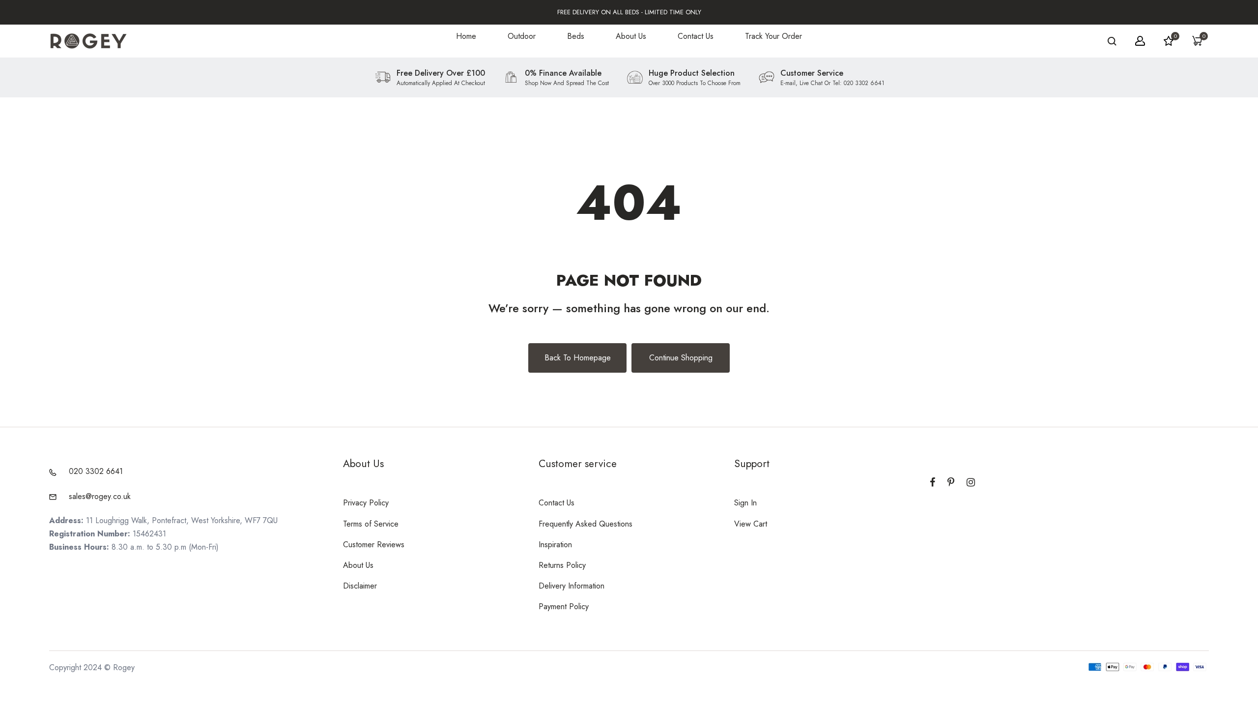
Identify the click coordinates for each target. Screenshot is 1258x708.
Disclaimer (360, 585)
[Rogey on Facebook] (932, 482)
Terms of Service (371, 524)
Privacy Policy (366, 502)
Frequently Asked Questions (585, 524)
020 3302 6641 (96, 471)
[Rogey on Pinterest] (950, 482)
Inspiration (555, 544)
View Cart (750, 524)
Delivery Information (571, 585)
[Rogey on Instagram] (971, 482)
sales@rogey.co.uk (100, 496)
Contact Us (696, 36)
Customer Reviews (373, 544)
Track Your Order (773, 36)
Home (466, 36)
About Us (631, 36)
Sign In (745, 502)
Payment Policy (564, 606)
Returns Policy (562, 565)
